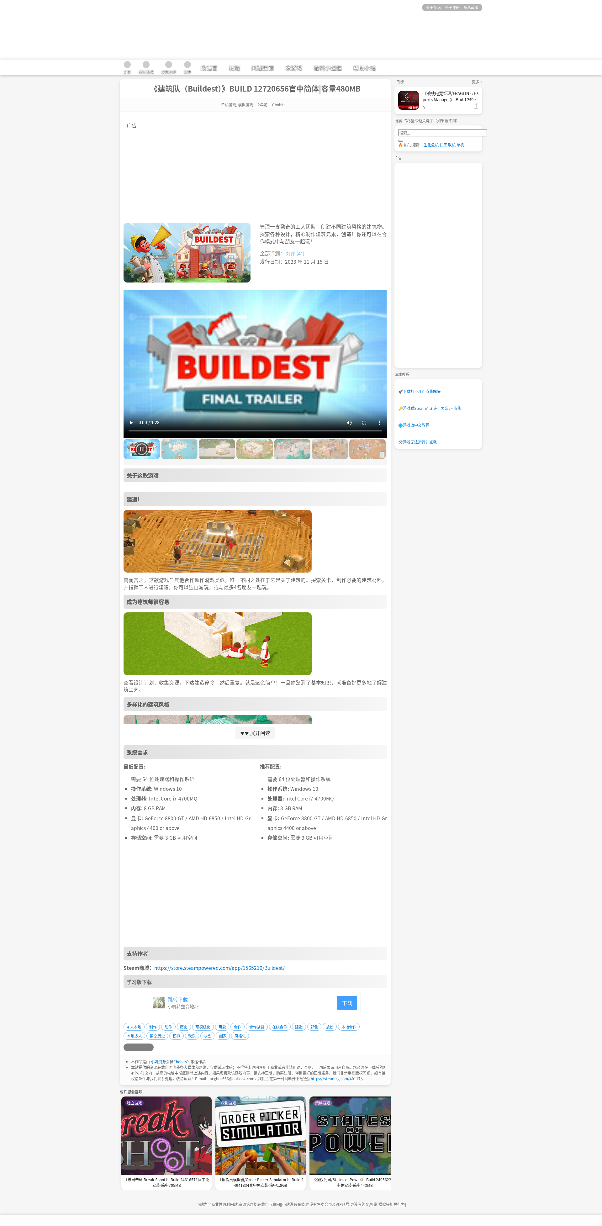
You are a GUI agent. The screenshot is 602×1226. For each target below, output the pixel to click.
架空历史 (157, 1035)
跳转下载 (178, 999)
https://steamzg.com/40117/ (336, 1078)
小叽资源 (158, 1061)
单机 (460, 144)
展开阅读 (255, 732)
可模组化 (202, 1026)
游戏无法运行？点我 (417, 442)
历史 (183, 1026)
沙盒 (207, 1035)
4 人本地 (134, 1026)
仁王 (443, 144)
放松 (330, 1026)
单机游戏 (228, 104)
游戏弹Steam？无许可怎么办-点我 (429, 408)
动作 (168, 1026)
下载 (347, 1003)
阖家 (223, 1035)
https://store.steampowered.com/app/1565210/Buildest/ (219, 967)
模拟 (176, 1035)
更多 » (477, 81)
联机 (452, 144)
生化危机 (431, 144)
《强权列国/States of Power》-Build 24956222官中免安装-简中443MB (354, 1182)
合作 (237, 1026)
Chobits (180, 1061)
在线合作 (279, 1026)
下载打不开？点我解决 (419, 391)
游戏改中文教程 (413, 425)
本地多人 (134, 1035)
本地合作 (348, 1026)
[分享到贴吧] (150, 1047)
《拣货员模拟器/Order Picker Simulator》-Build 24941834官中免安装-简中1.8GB (261, 1182)
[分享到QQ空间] (135, 1047)
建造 (299, 1026)
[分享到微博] (127, 1047)
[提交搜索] (400, 141)
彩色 (314, 1026)
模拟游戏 (245, 104)
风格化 (240, 1035)
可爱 (222, 1026)
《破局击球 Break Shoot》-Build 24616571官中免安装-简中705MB (166, 1182)
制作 (153, 1026)
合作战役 (256, 1026)
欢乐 (192, 1035)
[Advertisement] (255, 173)
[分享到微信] (142, 1047)
